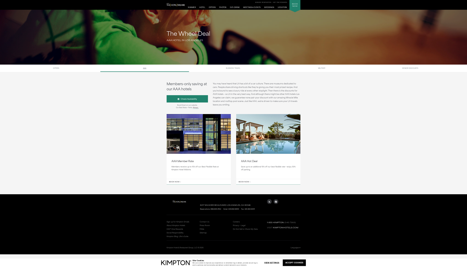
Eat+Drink (235, 7)
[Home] (176, 5)
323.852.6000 (233, 209)
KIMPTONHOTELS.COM (285, 227)
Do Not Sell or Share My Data (245, 229)
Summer (192, 7)
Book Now (174, 182)
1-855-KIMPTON (275, 222)
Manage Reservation (263, 2)
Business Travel (233, 68)
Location (282, 7)
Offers (212, 7)
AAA (144, 68)
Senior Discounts (410, 68)
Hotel (202, 7)
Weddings (269, 7)
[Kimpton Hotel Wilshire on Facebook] (276, 201)
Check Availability (188, 98)
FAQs (202, 229)
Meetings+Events (252, 7)
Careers (236, 221)
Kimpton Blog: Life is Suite (177, 236)
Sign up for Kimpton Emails (178, 221)
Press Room (205, 225)
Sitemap (203, 232)
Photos (222, 7)
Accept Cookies (294, 262)
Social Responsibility (175, 232)
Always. (195, 107)
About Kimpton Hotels (176, 225)
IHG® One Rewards (175, 229)
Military (321, 68)
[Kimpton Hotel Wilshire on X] (269, 201)
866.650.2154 (216, 209)
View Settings (271, 262)
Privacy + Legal (239, 225)
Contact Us (204, 221)
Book (295, 5)
